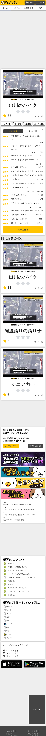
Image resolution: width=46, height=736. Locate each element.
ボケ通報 (18, 124)
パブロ (40, 211)
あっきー (39, 164)
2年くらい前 (38, 116)
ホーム (5, 8)
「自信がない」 (11, 595)
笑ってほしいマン (36, 207)
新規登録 (29, 2)
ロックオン (10, 638)
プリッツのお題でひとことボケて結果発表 (18, 508)
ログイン (40, 2)
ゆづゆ (8, 634)
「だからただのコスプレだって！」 (18, 591)
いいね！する (12, 650)
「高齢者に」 (11, 581)
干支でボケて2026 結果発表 (13, 519)
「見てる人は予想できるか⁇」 (17, 567)
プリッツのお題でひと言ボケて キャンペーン (19, 514)
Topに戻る (36, 709)
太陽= (41, 219)
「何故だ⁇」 (11, 563)
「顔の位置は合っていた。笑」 (17, 588)
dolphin (40, 223)
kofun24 (40, 179)
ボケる (17, 8)
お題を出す (28, 8)
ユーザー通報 (39, 124)
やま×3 (9, 627)
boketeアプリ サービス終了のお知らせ (17, 503)
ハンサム (39, 171)
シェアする (6, 124)
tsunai (8, 610)
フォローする (11, 653)
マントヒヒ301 (37, 152)
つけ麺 (40, 195)
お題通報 (28, 124)
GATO (40, 199)
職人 (40, 8)
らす (41, 156)
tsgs (7, 631)
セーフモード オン (11, 446)
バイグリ (9, 624)
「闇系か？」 (11, 584)
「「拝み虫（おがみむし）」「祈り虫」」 (21, 577)
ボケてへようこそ (35, 446)
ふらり (40, 167)
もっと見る (23, 229)
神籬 (7, 620)
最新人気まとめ (32, 734)
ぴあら (40, 142)
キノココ (9, 613)
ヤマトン (39, 215)
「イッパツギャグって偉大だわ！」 (18, 574)
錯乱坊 (40, 175)
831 (10, 116)
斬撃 (41, 183)
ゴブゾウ (9, 617)
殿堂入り (9, 734)
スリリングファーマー (34, 192)
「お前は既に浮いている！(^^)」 (17, 570)
